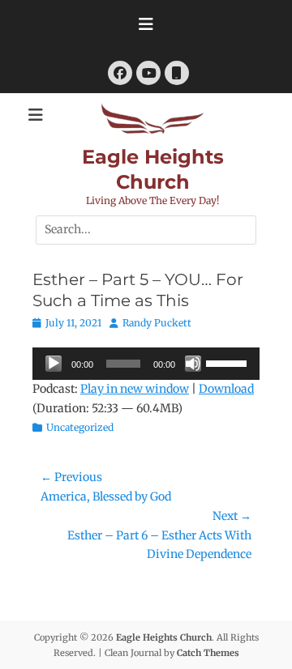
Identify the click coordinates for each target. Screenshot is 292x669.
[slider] (228, 362)
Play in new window (134, 388)
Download (226, 388)
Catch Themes (208, 652)
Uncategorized (80, 427)
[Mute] (193, 364)
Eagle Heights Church (164, 637)
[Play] (53, 364)
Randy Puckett (156, 323)
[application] (146, 363)
